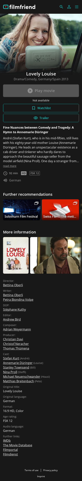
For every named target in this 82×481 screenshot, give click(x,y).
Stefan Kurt (11, 358)
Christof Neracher (16, 344)
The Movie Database (17, 445)
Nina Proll (10, 372)
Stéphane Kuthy (14, 309)
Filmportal (10, 450)
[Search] (61, 7)
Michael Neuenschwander (21, 376)
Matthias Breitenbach (18, 381)
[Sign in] (69, 7)
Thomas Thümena (16, 348)
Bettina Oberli (13, 285)
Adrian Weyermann (17, 329)
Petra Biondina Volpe (18, 299)
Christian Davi (13, 339)
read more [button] (9, 166)
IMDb (7, 441)
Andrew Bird (12, 319)
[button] (76, 7)
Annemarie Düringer (18, 363)
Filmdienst (10, 454)
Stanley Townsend (16, 367)
